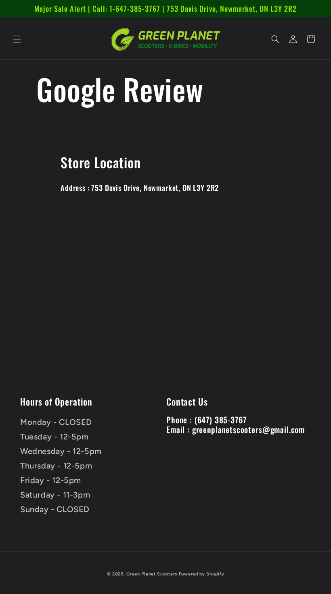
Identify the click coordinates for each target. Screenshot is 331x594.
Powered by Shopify (201, 574)
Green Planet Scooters (151, 574)
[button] (17, 39)
